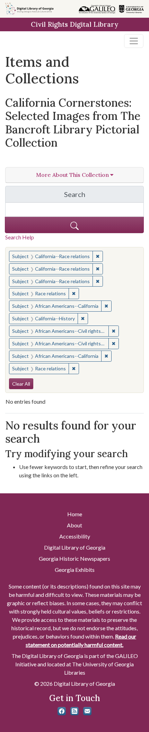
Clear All (21, 384)
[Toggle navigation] (133, 41)
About (74, 525)
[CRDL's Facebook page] (62, 711)
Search (104, 196)
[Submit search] (74, 225)
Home (74, 514)
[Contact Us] (87, 711)
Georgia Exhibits (75, 569)
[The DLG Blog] (74, 711)
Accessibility (74, 536)
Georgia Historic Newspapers (74, 558)
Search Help (19, 237)
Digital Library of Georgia (74, 547)
